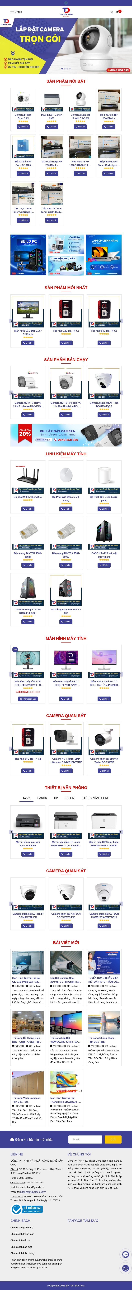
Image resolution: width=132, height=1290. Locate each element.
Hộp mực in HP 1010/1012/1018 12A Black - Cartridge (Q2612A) (80, 163)
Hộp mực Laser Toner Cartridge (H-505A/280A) (109, 163)
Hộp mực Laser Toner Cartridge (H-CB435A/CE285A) (23, 210)
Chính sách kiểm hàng (22, 1253)
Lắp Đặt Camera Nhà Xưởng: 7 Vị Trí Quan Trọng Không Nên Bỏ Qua (66, 980)
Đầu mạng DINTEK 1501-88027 (28, 555)
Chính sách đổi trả (20, 1240)
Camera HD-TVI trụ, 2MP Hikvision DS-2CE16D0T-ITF (66, 760)
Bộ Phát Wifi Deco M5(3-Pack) (66, 499)
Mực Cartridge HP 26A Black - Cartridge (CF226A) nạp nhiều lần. (52, 163)
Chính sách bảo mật (21, 1246)
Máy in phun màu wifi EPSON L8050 (28, 844)
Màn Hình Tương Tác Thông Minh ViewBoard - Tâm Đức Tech (64, 1100)
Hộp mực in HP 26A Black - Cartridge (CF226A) (109, 116)
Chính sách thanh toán (22, 1234)
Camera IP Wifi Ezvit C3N (23, 116)
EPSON (69, 798)
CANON (42, 798)
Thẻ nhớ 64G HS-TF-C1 (104, 330)
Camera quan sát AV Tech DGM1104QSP (104, 404)
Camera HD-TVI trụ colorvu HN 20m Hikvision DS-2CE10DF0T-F (66, 404)
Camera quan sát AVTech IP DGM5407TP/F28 (28, 915)
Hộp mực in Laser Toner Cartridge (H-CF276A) (52, 210)
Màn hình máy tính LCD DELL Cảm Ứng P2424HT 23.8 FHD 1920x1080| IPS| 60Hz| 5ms (104, 683)
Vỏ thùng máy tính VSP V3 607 (66, 611)
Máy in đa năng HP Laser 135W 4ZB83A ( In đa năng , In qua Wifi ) (66, 844)
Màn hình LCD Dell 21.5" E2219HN (28, 332)
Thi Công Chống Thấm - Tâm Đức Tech (101, 1040)
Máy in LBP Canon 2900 (51, 116)
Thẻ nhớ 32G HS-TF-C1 (66, 330)
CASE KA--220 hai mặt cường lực (104, 555)
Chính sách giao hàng (21, 1227)
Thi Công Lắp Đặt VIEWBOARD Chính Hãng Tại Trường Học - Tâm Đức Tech (65, 1040)
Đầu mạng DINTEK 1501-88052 (66, 555)
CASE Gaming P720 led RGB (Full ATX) (28, 611)
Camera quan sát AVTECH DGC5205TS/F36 (66, 915)
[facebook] (66, 3)
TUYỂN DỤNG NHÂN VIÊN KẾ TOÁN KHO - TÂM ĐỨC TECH (103, 980)
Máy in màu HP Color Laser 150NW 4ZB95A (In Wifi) (104, 844)
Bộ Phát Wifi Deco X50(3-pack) (104, 499)
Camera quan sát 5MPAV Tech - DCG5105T (104, 760)
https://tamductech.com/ (33, 1191)
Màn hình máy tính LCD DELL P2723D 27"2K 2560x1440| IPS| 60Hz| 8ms (66, 683)
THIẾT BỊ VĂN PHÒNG (95, 798)
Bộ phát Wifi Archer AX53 (28, 497)
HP (56, 798)
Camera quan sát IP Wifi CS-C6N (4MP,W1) (80, 116)
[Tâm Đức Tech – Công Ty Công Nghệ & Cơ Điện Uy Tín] (66, 12)
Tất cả (26, 798)
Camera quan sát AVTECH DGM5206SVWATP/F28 (104, 915)
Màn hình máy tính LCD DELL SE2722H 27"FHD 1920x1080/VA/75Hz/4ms (27, 683)
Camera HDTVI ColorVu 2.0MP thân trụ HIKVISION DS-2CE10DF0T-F (28, 404)
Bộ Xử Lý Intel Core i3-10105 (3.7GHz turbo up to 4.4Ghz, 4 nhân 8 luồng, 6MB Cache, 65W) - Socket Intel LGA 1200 (23, 163)
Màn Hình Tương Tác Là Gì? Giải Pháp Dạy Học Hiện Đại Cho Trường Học (27, 980)
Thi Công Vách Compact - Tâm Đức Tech (26, 1100)
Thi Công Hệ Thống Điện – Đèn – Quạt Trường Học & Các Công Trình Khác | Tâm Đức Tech (27, 1040)
